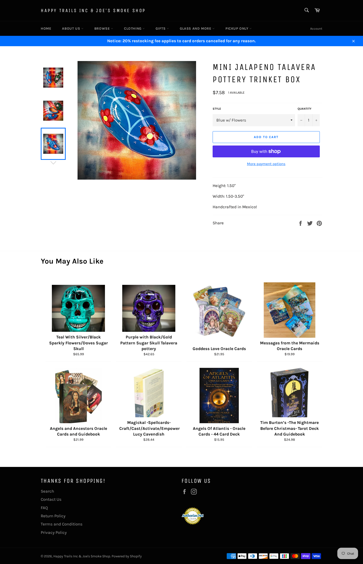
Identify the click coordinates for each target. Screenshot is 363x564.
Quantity (304, 108)
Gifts (161, 28)
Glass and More (196, 28)
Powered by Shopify (127, 556)
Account (316, 28)
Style (217, 108)
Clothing (133, 28)
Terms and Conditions (61, 524)
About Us (71, 28)
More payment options (266, 164)
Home (46, 28)
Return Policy (53, 515)
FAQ (44, 507)
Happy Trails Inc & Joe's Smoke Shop (93, 10)
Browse (102, 28)
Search (47, 491)
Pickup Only (237, 28)
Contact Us (51, 499)
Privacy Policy (54, 532)
